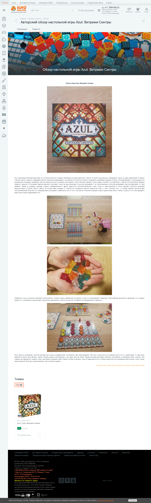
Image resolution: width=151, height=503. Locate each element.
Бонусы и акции (77, 3)
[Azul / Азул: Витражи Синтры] (29, 405)
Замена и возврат (21, 455)
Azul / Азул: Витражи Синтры (28, 423)
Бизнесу (115, 453)
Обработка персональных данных (46, 455)
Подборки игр (62, 3)
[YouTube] (73, 480)
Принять (132, 500)
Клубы (109, 3)
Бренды (80, 453)
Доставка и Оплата (27, 3)
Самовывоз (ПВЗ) (46, 3)
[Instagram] (61, 480)
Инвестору (93, 455)
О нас (13, 3)
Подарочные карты (95, 3)
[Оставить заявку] (39, 435)
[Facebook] (67, 480)
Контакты (91, 453)
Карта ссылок (107, 480)
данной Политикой (105, 500)
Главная (5, 3)
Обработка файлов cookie (74, 455)
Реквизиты (103, 453)
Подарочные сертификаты (62, 453)
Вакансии (126, 453)
